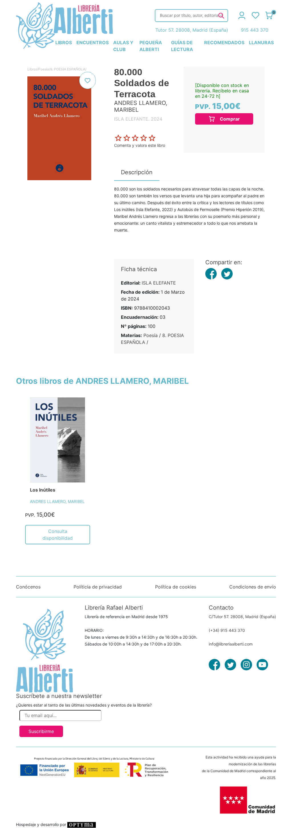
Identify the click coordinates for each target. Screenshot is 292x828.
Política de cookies (175, 587)
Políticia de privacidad (98, 587)
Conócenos (28, 587)
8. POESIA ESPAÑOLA (67, 69)
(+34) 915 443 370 (227, 630)
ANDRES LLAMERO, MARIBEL (57, 501)
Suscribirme (41, 731)
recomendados (224, 42)
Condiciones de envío (252, 587)
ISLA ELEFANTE (159, 283)
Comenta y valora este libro (139, 145)
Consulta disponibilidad (57, 534)
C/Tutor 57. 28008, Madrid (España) (242, 616)
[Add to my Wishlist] (87, 80)
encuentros (92, 42)
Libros (32, 69)
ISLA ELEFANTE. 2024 (138, 119)
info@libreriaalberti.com (231, 644)
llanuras (261, 42)
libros (63, 42)
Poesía (43, 69)
